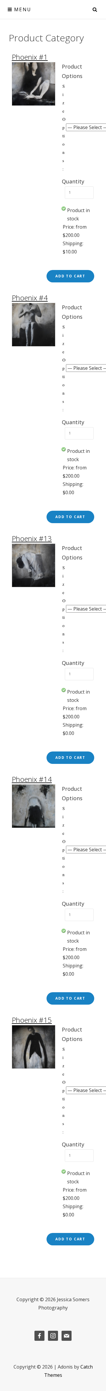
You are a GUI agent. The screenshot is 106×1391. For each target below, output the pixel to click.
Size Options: (63, 127)
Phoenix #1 (30, 57)
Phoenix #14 (32, 779)
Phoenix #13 (32, 538)
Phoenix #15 (32, 1020)
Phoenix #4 (30, 297)
